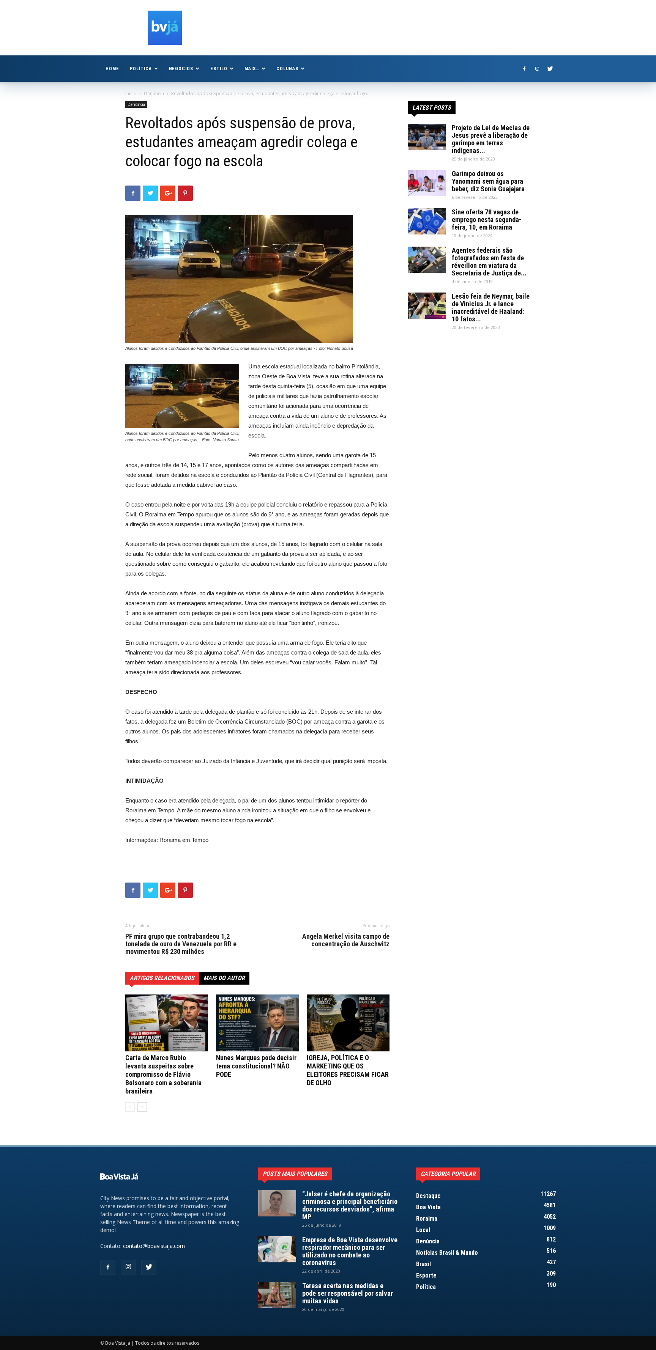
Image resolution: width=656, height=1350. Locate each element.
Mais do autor (224, 978)
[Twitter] (550, 68)
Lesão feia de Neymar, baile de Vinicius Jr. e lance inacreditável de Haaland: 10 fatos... (491, 307)
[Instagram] (537, 68)
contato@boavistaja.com (154, 1245)
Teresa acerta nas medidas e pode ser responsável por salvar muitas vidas (347, 1293)
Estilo (218, 68)
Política (141, 68)
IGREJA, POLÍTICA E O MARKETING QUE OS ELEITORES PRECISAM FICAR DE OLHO (348, 1070)
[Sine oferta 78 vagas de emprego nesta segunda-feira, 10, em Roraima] (427, 221)
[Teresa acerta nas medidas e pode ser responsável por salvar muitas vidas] (277, 1295)
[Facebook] (524, 68)
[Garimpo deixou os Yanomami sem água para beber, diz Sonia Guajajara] (427, 183)
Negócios (181, 68)
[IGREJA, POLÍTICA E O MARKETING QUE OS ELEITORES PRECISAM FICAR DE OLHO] (348, 1022)
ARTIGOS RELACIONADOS (162, 978)
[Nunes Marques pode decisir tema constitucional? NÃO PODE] (257, 1022)
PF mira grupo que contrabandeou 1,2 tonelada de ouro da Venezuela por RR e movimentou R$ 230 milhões (181, 944)
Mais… (251, 68)
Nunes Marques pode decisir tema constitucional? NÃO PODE (256, 1066)
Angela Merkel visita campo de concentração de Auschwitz (346, 940)
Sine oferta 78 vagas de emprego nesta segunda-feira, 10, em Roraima (486, 219)
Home (112, 68)
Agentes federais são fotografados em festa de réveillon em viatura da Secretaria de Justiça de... (489, 261)
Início (131, 93)
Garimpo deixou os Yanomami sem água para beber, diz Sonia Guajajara (488, 181)
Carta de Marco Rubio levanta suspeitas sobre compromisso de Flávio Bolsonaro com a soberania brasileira (163, 1074)
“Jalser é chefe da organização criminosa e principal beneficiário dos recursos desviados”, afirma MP (349, 1205)
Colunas (287, 68)
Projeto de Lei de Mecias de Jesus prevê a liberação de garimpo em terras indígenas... (491, 139)
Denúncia (154, 93)
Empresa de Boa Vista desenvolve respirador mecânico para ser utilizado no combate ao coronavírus (349, 1251)
